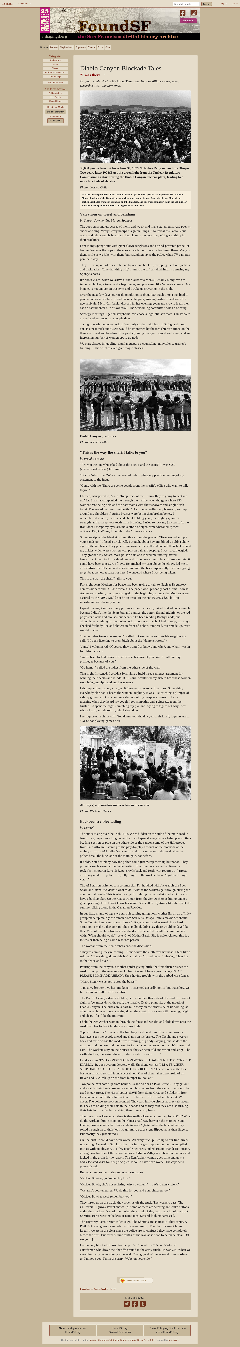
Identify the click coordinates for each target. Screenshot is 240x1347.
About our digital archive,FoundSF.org (72, 1330)
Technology (55, 76)
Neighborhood (66, 47)
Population (81, 47)
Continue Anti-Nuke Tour (98, 1289)
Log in (235, 3)
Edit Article (55, 97)
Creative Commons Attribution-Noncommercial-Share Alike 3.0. (121, 1340)
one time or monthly (55, 112)
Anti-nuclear (55, 60)
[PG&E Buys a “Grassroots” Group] (135, 1280)
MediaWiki (173, 1340)
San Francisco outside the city (55, 72)
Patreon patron (55, 121)
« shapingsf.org (54, 36)
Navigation (23, 3)
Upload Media (55, 101)
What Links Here (55, 82)
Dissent (55, 68)
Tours (100, 47)
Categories (55, 56)
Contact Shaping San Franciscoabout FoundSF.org (167, 1330)
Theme (91, 47)
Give (107, 47)
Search (206, 4)
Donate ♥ (188, 20)
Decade (53, 47)
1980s (55, 64)
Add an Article (55, 93)
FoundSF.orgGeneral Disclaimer (120, 1330)
